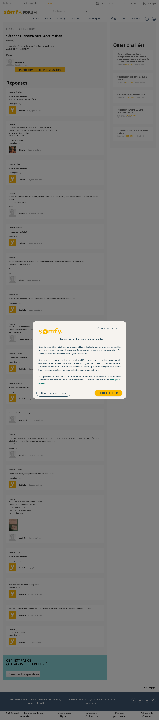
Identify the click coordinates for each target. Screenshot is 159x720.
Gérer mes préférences (53, 392)
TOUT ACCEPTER (108, 392)
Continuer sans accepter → (109, 328)
